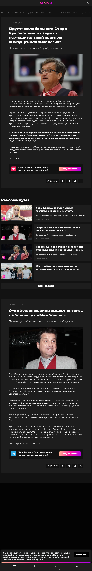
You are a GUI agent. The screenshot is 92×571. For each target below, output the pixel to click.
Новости (35, 569)
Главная (5, 12)
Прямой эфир (56, 569)
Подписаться (70, 169)
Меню (14, 569)
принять (81, 554)
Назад (77, 569)
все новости (46, 286)
